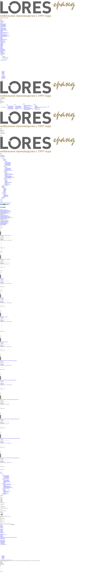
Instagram (3, 556)
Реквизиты (1, 536)
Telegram (3, 72)
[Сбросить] (0, 511)
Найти (1, 562)
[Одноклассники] (1, 204)
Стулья (6, 167)
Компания (4, 188)
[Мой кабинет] (0, 134)
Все (0, 472)
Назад (6, 166)
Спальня (5, 202)
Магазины (1, 533)
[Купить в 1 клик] (0, 229)
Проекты (1, 535)
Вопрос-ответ (2, 542)
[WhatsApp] (6, 204)
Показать (2, 512)
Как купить (5, 194)
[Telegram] (8, 204)
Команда (1, 530)
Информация (2, 532)
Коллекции (1, 526)
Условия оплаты (2, 540)
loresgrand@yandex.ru (4, 544)
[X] (4, 204)
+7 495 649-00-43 (3, 97)
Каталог (4, 159)
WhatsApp (3, 74)
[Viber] (5, 204)
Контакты (1, 531)
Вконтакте (3, 71)
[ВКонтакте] (0, 204)
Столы (6, 161)
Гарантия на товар (2, 541)
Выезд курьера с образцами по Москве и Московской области (8, 537)
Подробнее (1, 239)
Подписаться (12, 524)
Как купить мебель (2, 538)
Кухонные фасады (8, 202)
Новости (1, 529)
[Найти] (1, 19)
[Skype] (7, 204)
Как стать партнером (3, 534)
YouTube (3, 73)
